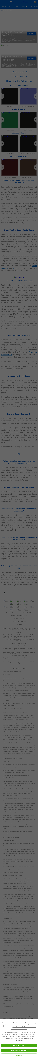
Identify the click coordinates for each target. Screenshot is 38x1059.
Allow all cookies (19, 1045)
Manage (19, 1055)
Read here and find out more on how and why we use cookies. (23, 1028)
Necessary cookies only (19, 1050)
